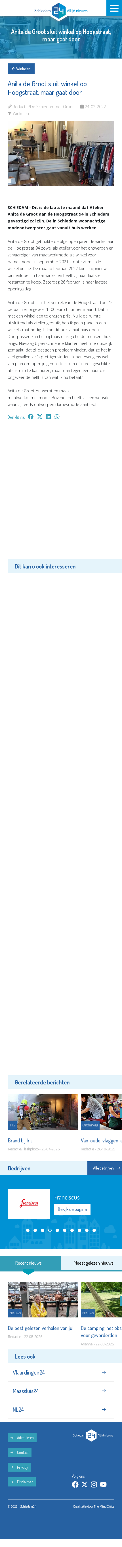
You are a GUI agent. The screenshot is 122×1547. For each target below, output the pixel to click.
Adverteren (25, 1437)
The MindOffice (104, 1506)
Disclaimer (24, 1481)
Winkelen (22, 68)
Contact (22, 1452)
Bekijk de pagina (72, 1209)
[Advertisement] (61, 493)
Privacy (22, 1467)
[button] (27, 1230)
